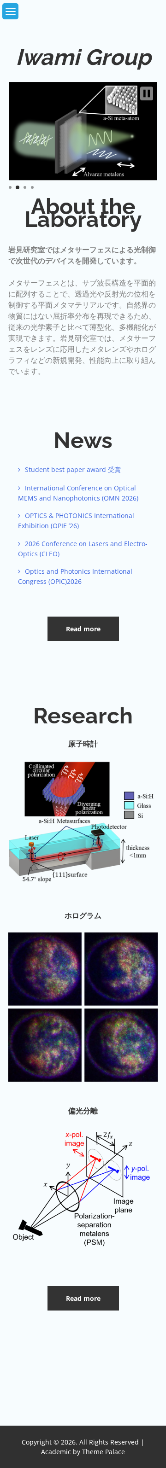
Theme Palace (103, 1451)
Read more (83, 628)
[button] (146, 93)
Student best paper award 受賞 (73, 469)
